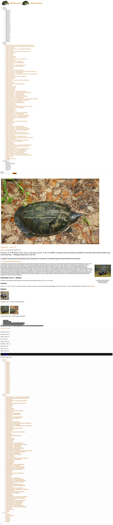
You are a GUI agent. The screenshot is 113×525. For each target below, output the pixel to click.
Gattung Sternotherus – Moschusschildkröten (16, 149)
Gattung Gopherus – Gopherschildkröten (15, 93)
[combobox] (7, 173)
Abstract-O (8, 27)
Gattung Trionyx (9, 156)
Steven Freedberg (7, 322)
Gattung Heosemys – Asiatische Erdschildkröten (17, 96)
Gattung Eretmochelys (11, 86)
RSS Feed (8, 169)
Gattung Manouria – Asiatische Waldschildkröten (17, 112)
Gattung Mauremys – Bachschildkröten (15, 113)
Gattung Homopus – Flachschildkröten (14, 97)
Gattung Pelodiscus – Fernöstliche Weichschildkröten (18, 128)
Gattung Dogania (9, 78)
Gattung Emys (9, 85)
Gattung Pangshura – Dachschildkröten (15, 126)
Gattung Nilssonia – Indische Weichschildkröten (16, 121)
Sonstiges (8, 159)
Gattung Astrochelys (10, 52)
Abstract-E (8, 15)
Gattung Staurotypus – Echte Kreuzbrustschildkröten (18, 148)
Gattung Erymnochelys (11, 87)
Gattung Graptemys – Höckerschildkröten (15, 95)
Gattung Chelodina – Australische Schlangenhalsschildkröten (19, 45)
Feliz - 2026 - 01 (4, 339)
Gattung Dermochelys (11, 77)
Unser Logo (8, 168)
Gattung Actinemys (10, 47)
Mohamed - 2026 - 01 (5, 331)
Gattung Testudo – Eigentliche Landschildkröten (16, 153)
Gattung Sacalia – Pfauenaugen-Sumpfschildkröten (17, 146)
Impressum (8, 162)
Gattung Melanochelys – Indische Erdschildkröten (17, 115)
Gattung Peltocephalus (11, 131)
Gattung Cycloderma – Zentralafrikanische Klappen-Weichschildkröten (22, 73)
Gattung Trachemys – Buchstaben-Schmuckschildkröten (19, 154)
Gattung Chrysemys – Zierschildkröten (14, 66)
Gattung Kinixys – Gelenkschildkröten (14, 101)
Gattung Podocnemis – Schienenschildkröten (16, 136)
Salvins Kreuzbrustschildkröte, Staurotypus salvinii (13, 324)
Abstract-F (8, 16)
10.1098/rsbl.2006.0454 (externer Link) (12, 261)
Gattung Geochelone (10, 88)
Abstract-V (8, 36)
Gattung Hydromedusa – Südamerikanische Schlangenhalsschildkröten (22, 98)
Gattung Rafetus (9, 142)
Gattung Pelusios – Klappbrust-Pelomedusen (16, 132)
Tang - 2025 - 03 (4, 348)
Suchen (2, 172)
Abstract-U (8, 35)
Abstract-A (8, 10)
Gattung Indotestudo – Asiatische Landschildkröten (17, 100)
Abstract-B (8, 11)
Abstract (5, 9)
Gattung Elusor (9, 81)
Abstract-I (8, 20)
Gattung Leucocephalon (11, 105)
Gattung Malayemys (10, 111)
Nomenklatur (8, 166)
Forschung (6, 320)
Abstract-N (8, 26)
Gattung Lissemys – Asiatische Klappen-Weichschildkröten (19, 106)
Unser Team (8, 167)
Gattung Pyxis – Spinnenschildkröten (14, 141)
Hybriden (8, 157)
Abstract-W (8, 37)
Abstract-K (8, 22)
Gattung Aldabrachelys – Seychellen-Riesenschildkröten (18, 48)
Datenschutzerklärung (10, 163)
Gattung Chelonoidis (10, 60)
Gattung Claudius (9, 67)
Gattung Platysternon (10, 134)
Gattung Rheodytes (10, 143)
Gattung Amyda (9, 50)
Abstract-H (8, 18)
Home (4, 7)
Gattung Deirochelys (10, 75)
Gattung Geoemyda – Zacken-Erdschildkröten (16, 91)
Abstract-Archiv (91, 286)
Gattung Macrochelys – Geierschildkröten (15, 107)
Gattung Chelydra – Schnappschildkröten (15, 62)
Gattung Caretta (9, 55)
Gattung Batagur (9, 53)
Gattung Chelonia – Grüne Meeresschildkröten (16, 58)
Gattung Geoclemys (10, 90)
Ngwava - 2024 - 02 (5, 334)
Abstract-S (8, 32)
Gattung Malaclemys (10, 108)
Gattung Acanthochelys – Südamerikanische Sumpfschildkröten (20, 46)
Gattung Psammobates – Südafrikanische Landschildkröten (19, 137)
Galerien (5, 43)
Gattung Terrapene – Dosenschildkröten (15, 152)
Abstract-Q (8, 30)
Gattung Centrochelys (11, 57)
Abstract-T (8, 33)
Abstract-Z (8, 41)
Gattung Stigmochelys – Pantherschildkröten (16, 151)
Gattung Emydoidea (10, 82)
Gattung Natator (9, 120)
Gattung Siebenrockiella (11, 147)
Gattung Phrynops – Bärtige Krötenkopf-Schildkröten (18, 133)
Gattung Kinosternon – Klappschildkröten (15, 102)
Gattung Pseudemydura (11, 138)
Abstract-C (8, 12)
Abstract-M (8, 25)
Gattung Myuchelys (10, 118)
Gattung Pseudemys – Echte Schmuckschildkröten (17, 139)
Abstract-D (8, 14)
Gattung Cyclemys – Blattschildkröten (14, 72)
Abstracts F (3, 250)
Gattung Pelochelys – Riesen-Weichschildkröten (17, 127)
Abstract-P (8, 28)
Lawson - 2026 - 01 (5, 341)
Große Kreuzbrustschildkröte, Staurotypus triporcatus (14, 323)
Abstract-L (8, 23)
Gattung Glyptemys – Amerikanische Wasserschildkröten (19, 92)
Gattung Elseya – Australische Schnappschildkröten (17, 80)
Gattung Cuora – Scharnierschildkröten (14, 70)
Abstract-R (8, 31)
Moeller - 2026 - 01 (5, 350)
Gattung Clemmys (10, 68)
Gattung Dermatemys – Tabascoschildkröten (16, 76)
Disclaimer (8, 164)
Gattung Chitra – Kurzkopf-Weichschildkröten (16, 65)
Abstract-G (8, 17)
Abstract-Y (8, 40)
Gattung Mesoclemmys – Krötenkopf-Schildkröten (17, 116)
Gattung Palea (9, 125)
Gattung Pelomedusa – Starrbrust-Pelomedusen (17, 130)
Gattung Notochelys (10, 122)
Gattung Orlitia (9, 123)
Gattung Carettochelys (11, 56)
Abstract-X (8, 38)
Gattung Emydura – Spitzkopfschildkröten (15, 83)
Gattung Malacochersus (11, 110)
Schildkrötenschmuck (11, 158)
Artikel (4, 42)
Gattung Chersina (10, 63)
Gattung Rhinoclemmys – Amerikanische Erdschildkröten (19, 144)
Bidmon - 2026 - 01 (5, 336)
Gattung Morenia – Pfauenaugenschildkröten (16, 117)
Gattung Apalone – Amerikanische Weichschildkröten (18, 51)
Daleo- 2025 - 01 (4, 346)
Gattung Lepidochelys (11, 103)
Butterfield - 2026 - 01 (5, 343)
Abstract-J (8, 21)
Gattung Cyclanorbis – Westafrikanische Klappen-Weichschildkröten (21, 71)
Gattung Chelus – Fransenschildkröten (14, 61)
